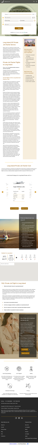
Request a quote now (25, 353)
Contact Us (3, 436)
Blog (2, 431)
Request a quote (24, 208)
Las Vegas (27, 433)
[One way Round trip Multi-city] (6, 14)
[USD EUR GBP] (33, 14)
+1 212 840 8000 (25, 349)
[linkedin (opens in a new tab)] (22, 418)
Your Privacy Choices (22, 443)
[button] (19, 286)
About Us (2, 424)
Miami (26, 429)
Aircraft (2, 427)
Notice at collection (13, 443)
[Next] (33, 192)
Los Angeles (27, 427)
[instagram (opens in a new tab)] (19, 418)
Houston (26, 431)
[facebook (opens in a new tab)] (16, 418)
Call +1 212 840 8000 (14, 208)
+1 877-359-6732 (16, 401)
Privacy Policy (3, 429)
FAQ (2, 433)
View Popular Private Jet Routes (31, 438)
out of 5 (17, 32)
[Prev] (4, 192)
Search (19, 28)
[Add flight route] (34, 20)
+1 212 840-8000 (8, 401)
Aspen (26, 436)
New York (27, 424)
